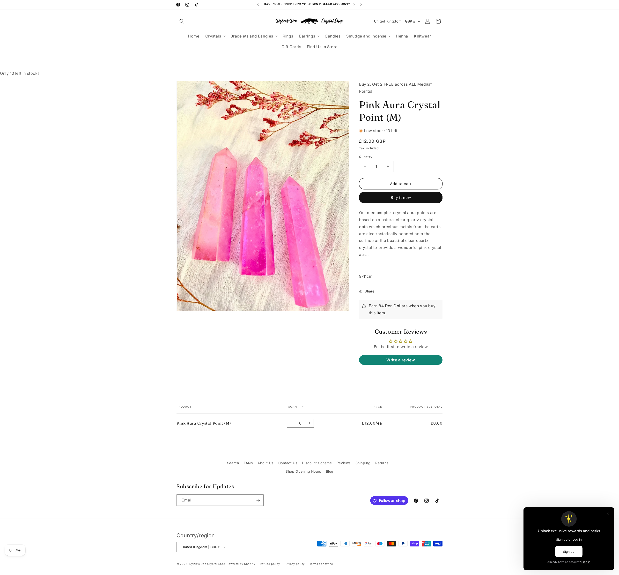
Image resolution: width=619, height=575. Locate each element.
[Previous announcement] (258, 4)
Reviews (344, 463)
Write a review (400, 360)
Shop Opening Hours (303, 471)
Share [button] (370, 291)
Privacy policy (295, 563)
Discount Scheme (317, 463)
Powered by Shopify (241, 564)
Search (233, 463)
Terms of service (321, 563)
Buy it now (401, 197)
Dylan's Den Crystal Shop (207, 564)
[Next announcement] (361, 4)
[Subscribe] (258, 500)
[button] (182, 21)
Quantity (365, 157)
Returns (381, 463)
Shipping (363, 463)
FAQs (248, 463)
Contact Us (287, 463)
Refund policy (270, 563)
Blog (329, 471)
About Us (265, 463)
